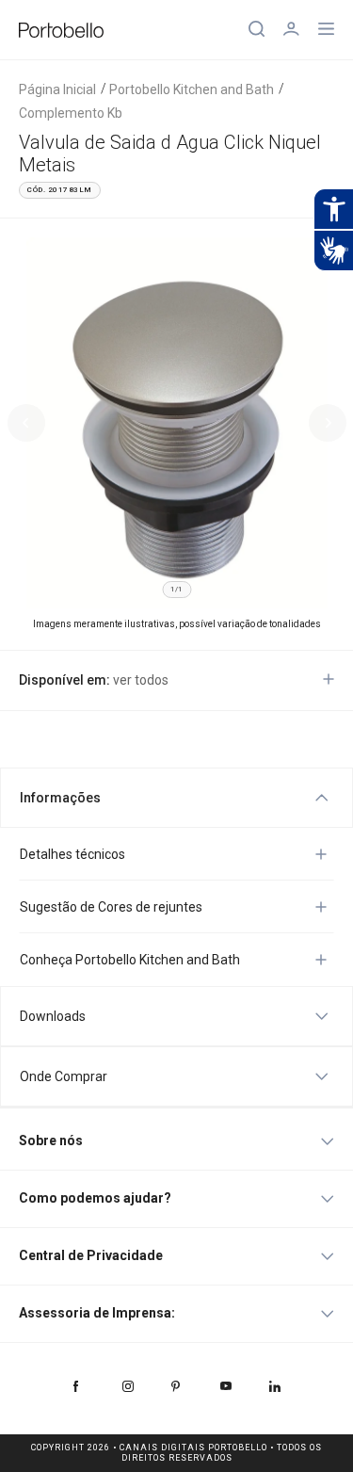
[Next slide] (327, 423)
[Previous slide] (26, 423)
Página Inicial (57, 89)
